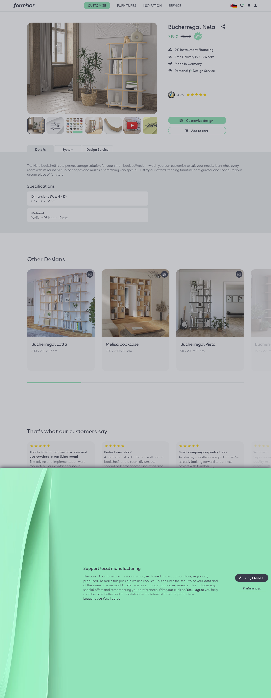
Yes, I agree (195, 589)
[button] (251, 577)
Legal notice (92, 598)
